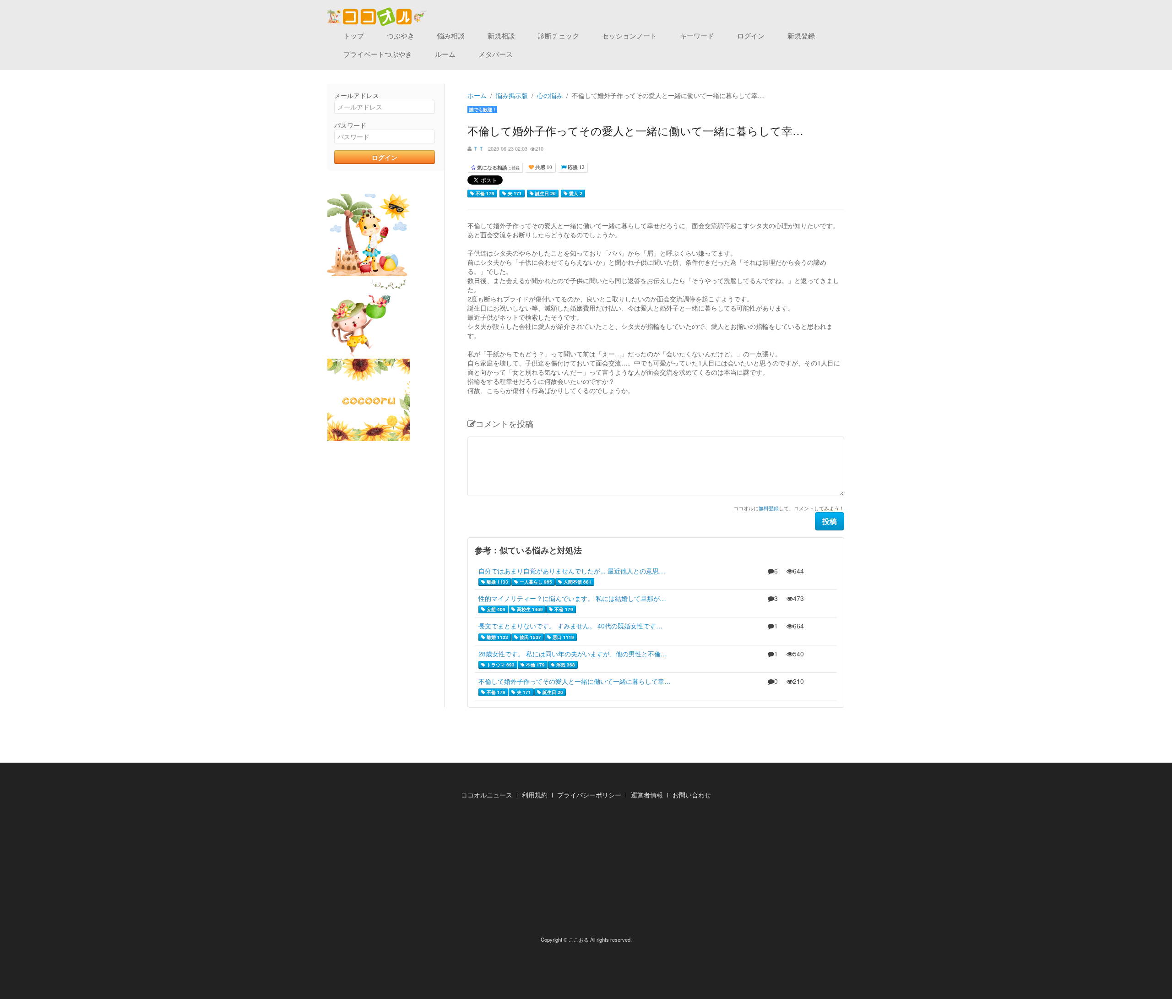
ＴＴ (478, 148)
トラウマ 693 (500, 664)
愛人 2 (575, 193)
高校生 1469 (529, 609)
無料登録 (769, 508)
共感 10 (543, 167)
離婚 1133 (496, 582)
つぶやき (400, 35)
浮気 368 (565, 664)
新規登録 (801, 35)
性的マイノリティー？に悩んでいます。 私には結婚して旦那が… (572, 598)
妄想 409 (495, 609)
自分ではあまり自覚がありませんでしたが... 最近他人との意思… (571, 570)
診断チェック (558, 35)
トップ (353, 35)
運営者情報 (647, 794)
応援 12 (575, 167)
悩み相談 (451, 35)
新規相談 (501, 35)
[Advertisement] (586, 870)
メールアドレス (356, 95)
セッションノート (629, 35)
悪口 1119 (562, 637)
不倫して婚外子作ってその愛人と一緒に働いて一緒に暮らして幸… (574, 681)
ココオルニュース (486, 794)
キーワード (697, 35)
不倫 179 (484, 193)
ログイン (751, 35)
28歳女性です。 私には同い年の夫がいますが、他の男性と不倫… (572, 653)
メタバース (495, 54)
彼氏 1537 (529, 637)
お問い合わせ (692, 794)
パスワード (350, 125)
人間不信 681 (576, 582)
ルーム (445, 54)
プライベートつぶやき (377, 54)
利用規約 (535, 794)
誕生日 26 (545, 193)
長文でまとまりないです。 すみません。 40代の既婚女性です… (570, 625)
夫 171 (514, 193)
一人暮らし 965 (535, 582)
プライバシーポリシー (589, 794)
